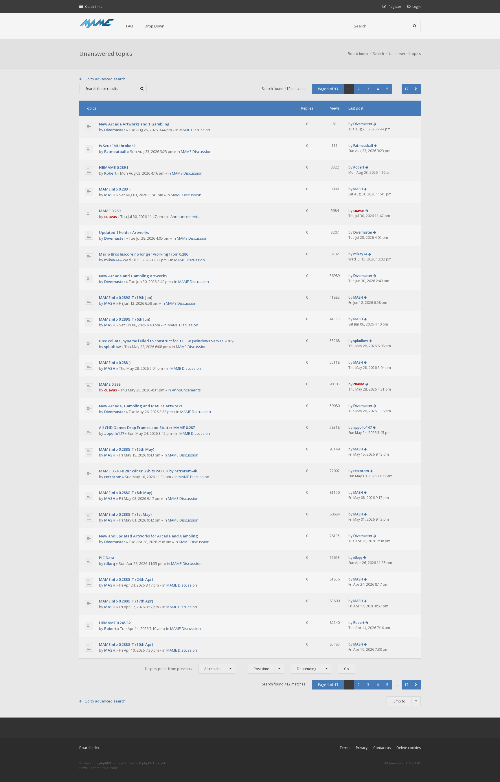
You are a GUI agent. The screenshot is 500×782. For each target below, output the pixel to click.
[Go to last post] (374, 123)
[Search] (414, 26)
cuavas (110, 216)
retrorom (112, 476)
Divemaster (114, 129)
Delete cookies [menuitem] (408, 747)
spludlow (112, 346)
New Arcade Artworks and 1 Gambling (134, 124)
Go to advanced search (105, 79)
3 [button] (368, 88)
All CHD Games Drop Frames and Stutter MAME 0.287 (147, 427)
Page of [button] (328, 88)
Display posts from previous (182, 668)
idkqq (109, 563)
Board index (89, 747)
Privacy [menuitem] (361, 747)
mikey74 (111, 259)
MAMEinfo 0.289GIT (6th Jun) (124, 319)
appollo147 (114, 433)
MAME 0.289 (109, 210)
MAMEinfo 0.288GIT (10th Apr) (126, 644)
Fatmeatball (115, 151)
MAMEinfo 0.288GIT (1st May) (125, 514)
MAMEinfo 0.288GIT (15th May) (126, 449)
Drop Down (154, 26)
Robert (110, 173)
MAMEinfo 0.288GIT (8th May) (125, 492)
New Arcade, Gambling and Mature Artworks (140, 405)
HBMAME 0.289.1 (113, 167)
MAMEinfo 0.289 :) (114, 189)
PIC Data (106, 557)
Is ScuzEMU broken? (117, 145)
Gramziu (114, 768)
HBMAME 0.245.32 (114, 622)
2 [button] (359, 88)
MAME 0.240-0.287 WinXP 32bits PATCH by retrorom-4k (148, 471)
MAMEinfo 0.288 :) (114, 362)
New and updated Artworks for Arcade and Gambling (148, 536)
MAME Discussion (194, 129)
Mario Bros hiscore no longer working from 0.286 (143, 254)
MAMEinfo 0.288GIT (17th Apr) (126, 601)
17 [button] (407, 88)
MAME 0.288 (109, 384)
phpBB (104, 763)
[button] (416, 89)
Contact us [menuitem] (382, 747)
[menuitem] (414, 6)
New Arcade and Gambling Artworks (133, 275)
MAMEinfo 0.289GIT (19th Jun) (125, 297)
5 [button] (387, 88)
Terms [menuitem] (345, 747)
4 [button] (378, 88)
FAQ (129, 26)
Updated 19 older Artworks (124, 232)
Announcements (184, 216)
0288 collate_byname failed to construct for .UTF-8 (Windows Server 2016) (166, 340)
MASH (109, 194)
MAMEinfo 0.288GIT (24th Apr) (126, 579)
